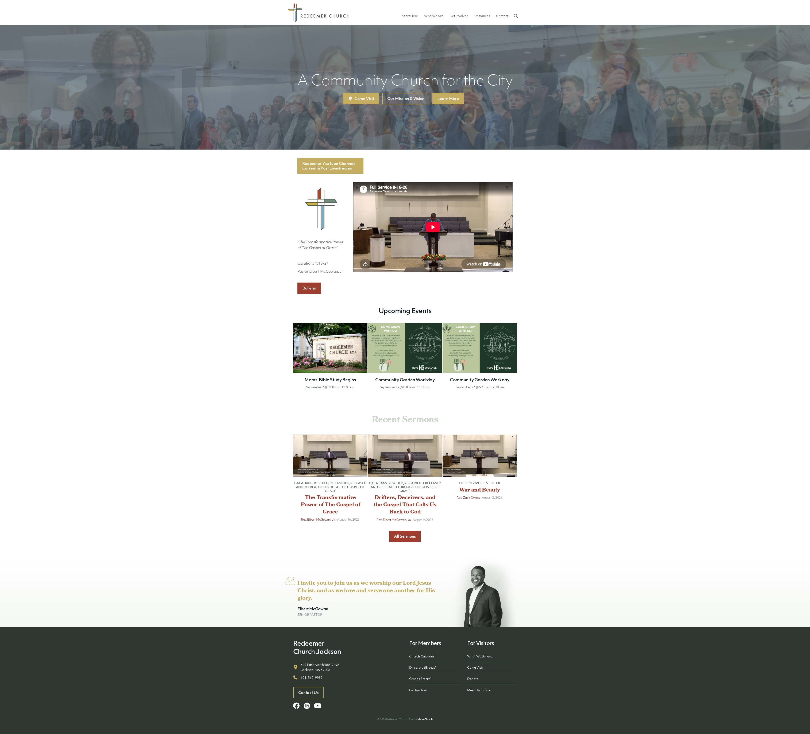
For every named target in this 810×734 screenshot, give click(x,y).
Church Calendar (421, 656)
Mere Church (424, 719)
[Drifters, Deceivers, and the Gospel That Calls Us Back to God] (405, 455)
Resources (482, 16)
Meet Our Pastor (479, 690)
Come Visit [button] (364, 98)
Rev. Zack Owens (468, 497)
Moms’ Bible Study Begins (330, 379)
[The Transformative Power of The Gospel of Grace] (330, 455)
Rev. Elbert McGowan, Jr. (318, 519)
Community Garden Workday (405, 379)
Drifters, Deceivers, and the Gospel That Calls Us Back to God (405, 505)
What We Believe (479, 656)
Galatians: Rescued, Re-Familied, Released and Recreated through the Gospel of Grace (330, 487)
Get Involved (459, 16)
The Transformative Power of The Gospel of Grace (330, 505)
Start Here (410, 16)
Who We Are (433, 16)
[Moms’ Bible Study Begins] (330, 347)
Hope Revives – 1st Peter (479, 483)
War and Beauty (479, 490)
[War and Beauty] (480, 455)
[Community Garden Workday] (405, 347)
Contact (502, 16)
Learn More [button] (448, 98)
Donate (472, 678)
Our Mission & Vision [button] (405, 98)
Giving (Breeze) (420, 678)
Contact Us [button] (308, 692)
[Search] (514, 16)
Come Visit (475, 667)
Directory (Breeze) (422, 667)
